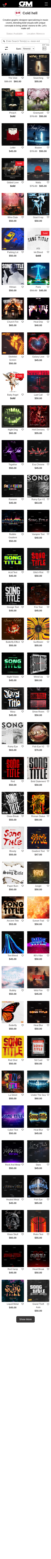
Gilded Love (13, 182)
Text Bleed (13, 955)
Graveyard (38, 113)
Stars (38, 1165)
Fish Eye (38, 1199)
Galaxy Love (38, 357)
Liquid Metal (13, 1304)
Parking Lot (12, 252)
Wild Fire (38, 990)
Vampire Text (38, 534)
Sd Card (38, 1060)
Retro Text (38, 1234)
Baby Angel (12, 395)
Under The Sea (38, 1095)
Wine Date (13, 217)
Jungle (38, 886)
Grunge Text (13, 607)
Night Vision (13, 677)
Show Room (38, 712)
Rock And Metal (12, 1165)
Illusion (38, 148)
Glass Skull (12, 1234)
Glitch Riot (38, 572)
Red (13, 781)
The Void (12, 78)
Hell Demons (38, 430)
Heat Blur (38, 1025)
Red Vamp (13, 1269)
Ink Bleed (38, 252)
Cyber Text (13, 1130)
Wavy (12, 712)
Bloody (12, 851)
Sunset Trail (38, 921)
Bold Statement (38, 781)
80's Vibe (38, 955)
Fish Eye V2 (38, 746)
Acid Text (12, 572)
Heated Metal (12, 1199)
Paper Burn (12, 886)
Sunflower (38, 642)
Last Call (38, 395)
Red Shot (12, 1060)
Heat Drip (38, 322)
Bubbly (12, 990)
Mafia (38, 182)
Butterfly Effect (13, 642)
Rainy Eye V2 (38, 499)
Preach (12, 113)
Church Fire (12, 322)
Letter (13, 148)
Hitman (12, 287)
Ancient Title (13, 921)
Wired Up (38, 677)
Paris (38, 287)
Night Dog (13, 430)
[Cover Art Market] (23, 4)
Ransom (13, 499)
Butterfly (13, 1025)
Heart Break (38, 1269)
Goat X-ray (38, 217)
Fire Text (38, 607)
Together (13, 464)
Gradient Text (38, 851)
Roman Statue (38, 816)
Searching (38, 78)
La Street (12, 1095)
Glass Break (13, 816)
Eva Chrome (38, 464)
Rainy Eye (13, 746)
